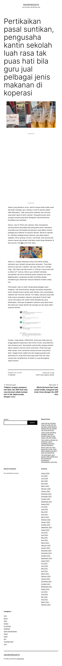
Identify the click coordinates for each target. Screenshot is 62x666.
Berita (6, 618)
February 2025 (46, 519)
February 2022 (46, 604)
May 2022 (44, 597)
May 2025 (44, 512)
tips (5, 639)
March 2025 (45, 517)
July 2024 (44, 532)
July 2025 (44, 507)
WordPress (20, 659)
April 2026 (44, 483)
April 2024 (44, 540)
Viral (52, 372)
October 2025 (45, 499)
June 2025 (44, 509)
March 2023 (45, 574)
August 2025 (45, 504)
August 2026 (45, 473)
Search (6, 419)
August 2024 (45, 530)
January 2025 (45, 522)
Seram (6, 634)
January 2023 (45, 579)
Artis (5, 616)
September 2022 (46, 586)
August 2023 (45, 561)
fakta (5, 621)
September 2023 (46, 558)
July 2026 (44, 476)
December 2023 (46, 550)
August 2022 (45, 589)
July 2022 (44, 592)
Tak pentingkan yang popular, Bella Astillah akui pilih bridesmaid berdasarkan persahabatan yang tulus (49, 458)
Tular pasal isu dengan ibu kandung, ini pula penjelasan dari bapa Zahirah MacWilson (49, 442)
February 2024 (46, 545)
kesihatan (7, 629)
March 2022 (45, 602)
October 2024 (45, 525)
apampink (12, 374)
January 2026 (45, 491)
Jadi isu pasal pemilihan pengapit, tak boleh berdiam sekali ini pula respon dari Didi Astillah (48, 435)
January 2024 (45, 548)
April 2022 (44, 599)
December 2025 (46, 494)
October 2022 (45, 584)
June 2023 (44, 566)
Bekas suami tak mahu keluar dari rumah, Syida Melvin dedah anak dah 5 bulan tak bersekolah (49, 450)
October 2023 (45, 556)
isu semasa (7, 626)
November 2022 (46, 581)
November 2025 (46, 496)
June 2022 (44, 594)
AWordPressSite (31, 5)
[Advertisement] (31, 145)
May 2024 (44, 537)
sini (22, 243)
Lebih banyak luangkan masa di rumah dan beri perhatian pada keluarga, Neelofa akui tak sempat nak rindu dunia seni (49, 426)
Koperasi (46, 374)
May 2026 (44, 481)
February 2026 (46, 489)
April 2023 (44, 571)
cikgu (41, 374)
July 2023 (44, 563)
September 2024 (46, 527)
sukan (6, 636)
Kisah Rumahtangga (10, 631)
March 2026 (45, 486)
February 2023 (46, 576)
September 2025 (46, 501)
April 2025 (44, 514)
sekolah (52, 374)
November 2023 (46, 553)
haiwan (6, 623)
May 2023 (44, 568)
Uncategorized (8, 641)
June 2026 (44, 478)
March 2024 (45, 543)
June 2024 (44, 535)
